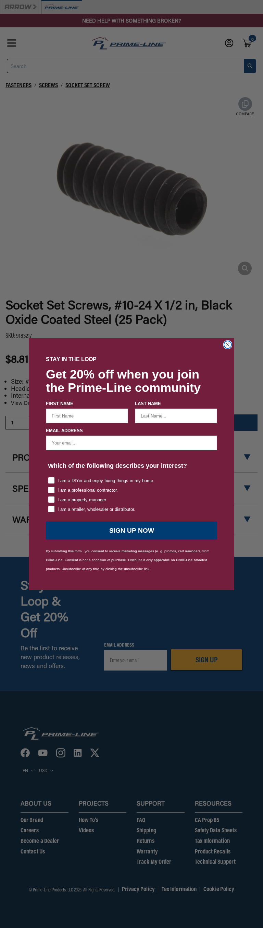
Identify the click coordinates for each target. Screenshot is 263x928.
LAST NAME (148, 403)
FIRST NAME (59, 403)
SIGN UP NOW (131, 530)
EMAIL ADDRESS (64, 430)
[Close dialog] (227, 344)
